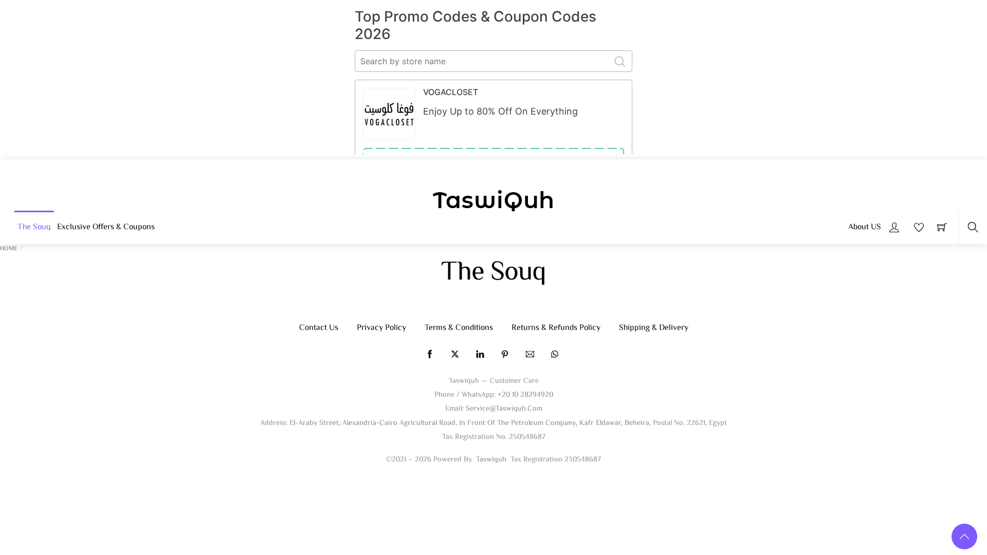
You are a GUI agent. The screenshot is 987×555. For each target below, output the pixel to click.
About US (864, 227)
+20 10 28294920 (525, 395)
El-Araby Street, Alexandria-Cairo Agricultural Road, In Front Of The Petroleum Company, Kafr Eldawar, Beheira (469, 423)
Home (8, 249)
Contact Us (318, 328)
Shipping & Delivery (653, 328)
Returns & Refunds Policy (555, 328)
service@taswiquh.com (504, 409)
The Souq (33, 227)
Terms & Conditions (459, 328)
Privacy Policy (381, 328)
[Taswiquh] (493, 202)
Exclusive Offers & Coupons (106, 227)
